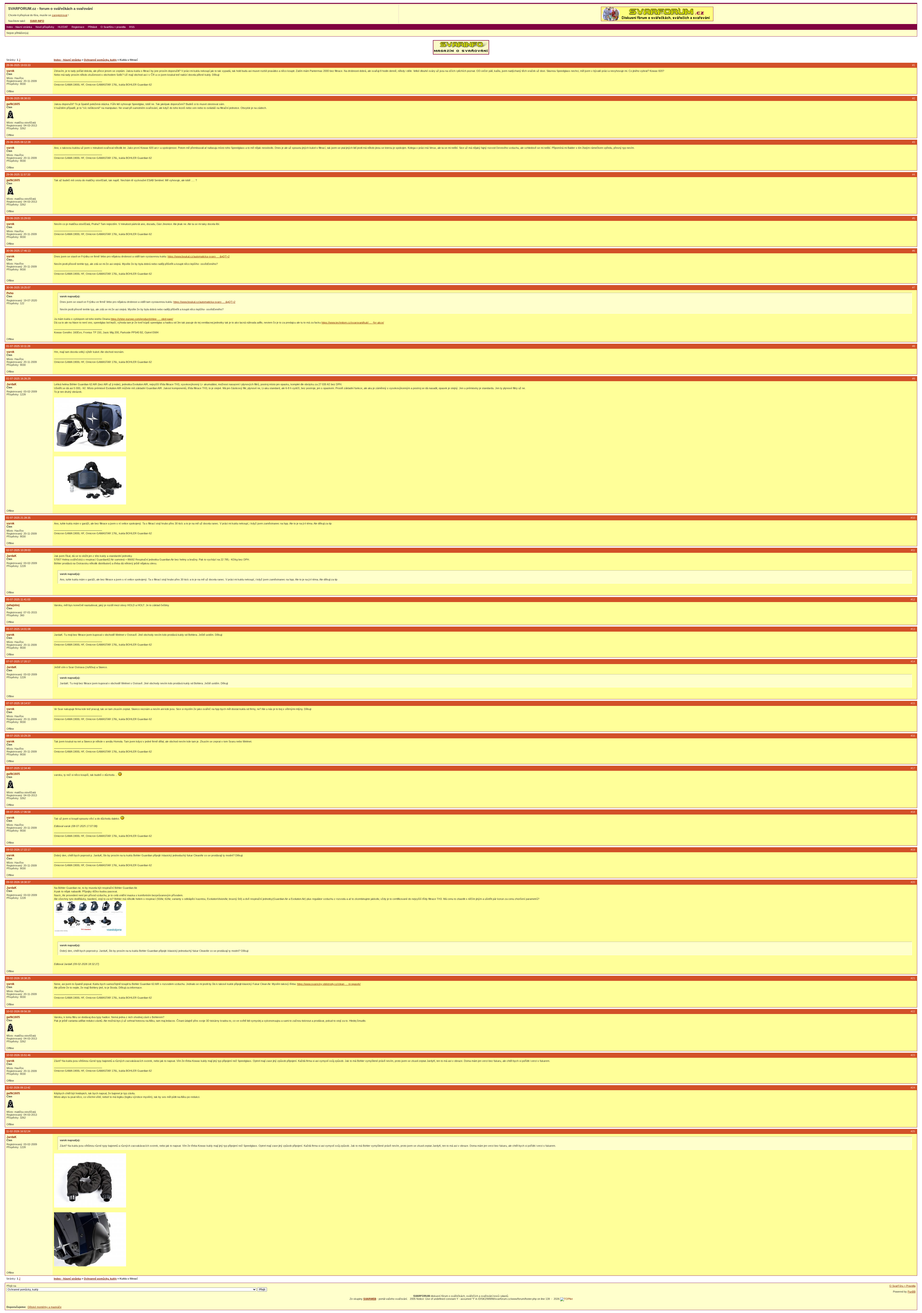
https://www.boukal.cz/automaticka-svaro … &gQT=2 (199, 256)
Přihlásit (92, 26)
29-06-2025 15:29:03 (18, 218)
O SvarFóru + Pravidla (902, 1285)
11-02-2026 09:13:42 (18, 1087)
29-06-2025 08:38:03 (18, 98)
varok (10, 71)
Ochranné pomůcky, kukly (100, 59)
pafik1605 (13, 104)
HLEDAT (63, 26)
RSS (131, 26)
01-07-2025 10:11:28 (18, 346)
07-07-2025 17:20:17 (18, 661)
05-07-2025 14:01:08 (18, 629)
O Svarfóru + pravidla (113, 26)
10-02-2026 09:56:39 (18, 1011)
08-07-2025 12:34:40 (18, 768)
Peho (9, 293)
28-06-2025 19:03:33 (18, 65)
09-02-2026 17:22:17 (18, 849)
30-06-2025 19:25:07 (18, 287)
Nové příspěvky (45, 26)
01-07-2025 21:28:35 (18, 517)
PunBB (912, 1291)
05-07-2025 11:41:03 (18, 599)
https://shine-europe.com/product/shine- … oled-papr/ (142, 318)
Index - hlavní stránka (19, 26)
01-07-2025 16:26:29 (18, 378)
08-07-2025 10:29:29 (18, 735)
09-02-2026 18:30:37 (18, 882)
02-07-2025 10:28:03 (18, 550)
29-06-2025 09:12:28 (18, 142)
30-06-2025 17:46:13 (18, 250)
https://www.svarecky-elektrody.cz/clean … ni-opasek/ (329, 984)
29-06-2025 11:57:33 (18, 174)
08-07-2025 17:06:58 (18, 811)
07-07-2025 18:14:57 (18, 703)
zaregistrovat (59, 15)
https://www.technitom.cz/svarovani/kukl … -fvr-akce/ (352, 322)
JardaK (11, 384)
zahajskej (12, 605)
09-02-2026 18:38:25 (18, 978)
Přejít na (11, 1285)
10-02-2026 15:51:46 (18, 1055)
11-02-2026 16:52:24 (18, 1131)
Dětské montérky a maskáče (44, 1307)
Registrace (78, 26)
